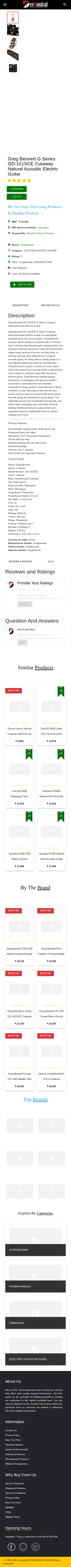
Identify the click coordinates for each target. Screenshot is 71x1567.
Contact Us (11, 1430)
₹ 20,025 (51, 1086)
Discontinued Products (17, 1459)
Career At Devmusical (16, 1449)
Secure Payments (14, 1483)
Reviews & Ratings (20, 561)
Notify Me (22, 284)
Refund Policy (50, 305)
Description (20, 305)
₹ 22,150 (19, 1023)
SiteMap (9, 1507)
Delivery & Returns (15, 1454)
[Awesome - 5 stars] (38, 589)
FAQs (8, 1512)
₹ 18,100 (19, 961)
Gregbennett (27, 244)
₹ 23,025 (51, 961)
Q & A (51, 561)
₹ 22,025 (51, 1023)
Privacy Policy (12, 1435)
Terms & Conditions (15, 1493)
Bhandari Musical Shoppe (40, 233)
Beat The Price (13, 1440)
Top (35, 1099)
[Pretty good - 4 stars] (33, 589)
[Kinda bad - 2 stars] (24, 589)
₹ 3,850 (19, 741)
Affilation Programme (16, 1463)
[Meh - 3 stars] (29, 589)
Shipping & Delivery (15, 1488)
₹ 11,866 (19, 866)
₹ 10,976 (51, 741)
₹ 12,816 (51, 803)
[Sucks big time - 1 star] (19, 589)
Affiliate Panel (12, 1517)
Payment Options (14, 1444)
